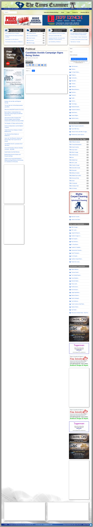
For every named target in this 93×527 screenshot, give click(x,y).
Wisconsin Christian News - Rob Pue (79, 312)
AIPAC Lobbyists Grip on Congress (12, 33)
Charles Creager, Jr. (75, 235)
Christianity (74, 183)
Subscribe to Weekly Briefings (51, 12)
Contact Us (75, 12)
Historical (73, 86)
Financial (73, 95)
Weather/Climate (75, 106)
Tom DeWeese (74, 301)
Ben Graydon (74, 238)
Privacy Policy (85, 61)
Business (73, 92)
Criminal (73, 83)
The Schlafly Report (75, 275)
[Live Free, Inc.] (14, 83)
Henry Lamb (74, 283)
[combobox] (10, 12)
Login (68, 12)
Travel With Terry (75, 128)
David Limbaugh (75, 298)
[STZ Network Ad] (14, 57)
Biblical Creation (75, 172)
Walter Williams (74, 269)
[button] (27, 65)
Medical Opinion (75, 295)
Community (73, 77)
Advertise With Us (85, 12)
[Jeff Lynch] (46, 20)
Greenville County (76, 167)
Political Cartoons (32, 33)
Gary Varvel (31, 40)
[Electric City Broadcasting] (79, 328)
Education (73, 80)
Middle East (74, 160)
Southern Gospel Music (76, 258)
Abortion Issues (74, 118)
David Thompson (75, 253)
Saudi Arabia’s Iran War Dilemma (11, 39)
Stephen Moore (74, 306)
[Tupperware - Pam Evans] (79, 348)
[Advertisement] (14, 184)
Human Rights (74, 115)
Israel (73, 180)
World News (74, 112)
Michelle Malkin (74, 281)
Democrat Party (75, 178)
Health (72, 98)
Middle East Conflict (76, 175)
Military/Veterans (75, 89)
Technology (74, 103)
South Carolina (32, 38)
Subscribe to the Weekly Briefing (79, 59)
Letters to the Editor (75, 219)
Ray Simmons (74, 241)
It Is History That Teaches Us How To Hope (78, 39)
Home (62, 12)
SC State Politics (75, 72)
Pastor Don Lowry (75, 261)
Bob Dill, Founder (75, 216)
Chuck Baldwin (74, 278)
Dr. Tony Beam (74, 244)
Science (73, 101)
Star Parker (73, 309)
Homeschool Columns (76, 250)
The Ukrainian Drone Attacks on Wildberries (14, 41)
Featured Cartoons (75, 109)
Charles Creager (75, 165)
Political (73, 69)
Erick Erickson (74, 289)
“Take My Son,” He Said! (75, 41)
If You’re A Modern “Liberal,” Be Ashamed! (78, 36)
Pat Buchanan (74, 286)
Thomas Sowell (74, 272)
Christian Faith (75, 185)
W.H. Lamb (74, 162)
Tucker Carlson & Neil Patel (77, 304)
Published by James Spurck (77, 134)
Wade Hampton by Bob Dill (77, 125)
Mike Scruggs (31, 42)
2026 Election (75, 154)
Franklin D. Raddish (75, 247)
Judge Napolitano (75, 292)
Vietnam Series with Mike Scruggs (79, 131)
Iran (73, 157)
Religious (73, 75)
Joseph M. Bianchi (75, 233)
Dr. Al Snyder (74, 256)
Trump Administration (33, 35)
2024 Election (74, 66)
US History (74, 188)
